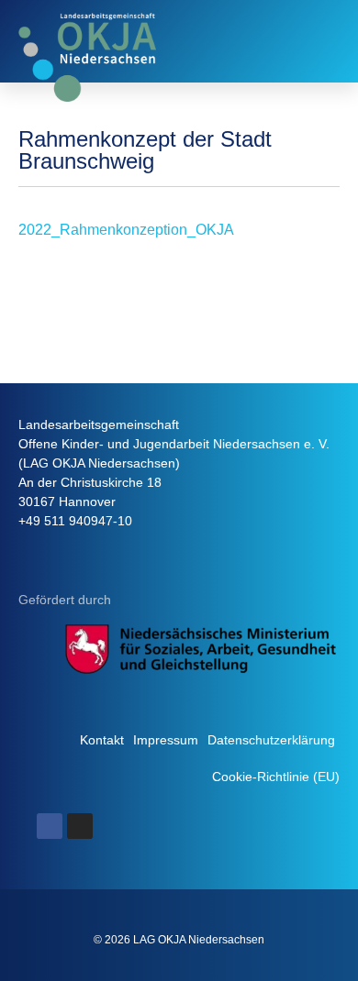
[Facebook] (49, 826)
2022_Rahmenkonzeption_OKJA (126, 229)
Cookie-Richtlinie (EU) (276, 776)
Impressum (165, 740)
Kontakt (102, 740)
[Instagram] (80, 826)
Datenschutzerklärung (271, 740)
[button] (322, 41)
